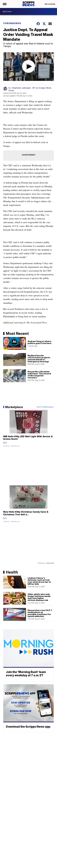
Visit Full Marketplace (45, 407)
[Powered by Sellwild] (50, 563)
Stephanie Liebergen (21, 88)
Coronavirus (12, 23)
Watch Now (49, 4)
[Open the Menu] (4, 4)
